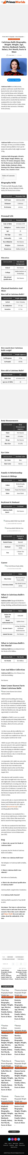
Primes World (8, 914)
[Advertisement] (14, 19)
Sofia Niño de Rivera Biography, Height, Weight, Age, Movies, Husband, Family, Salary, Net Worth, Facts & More (7, 1080)
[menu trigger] (3, 2)
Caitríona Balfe (20, 957)
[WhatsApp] (21, 964)
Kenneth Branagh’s (12, 806)
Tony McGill (21, 959)
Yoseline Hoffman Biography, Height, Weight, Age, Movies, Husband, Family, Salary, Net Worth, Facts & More (7, 1045)
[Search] (25, 2)
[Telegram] (24, 964)
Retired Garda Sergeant (9, 959)
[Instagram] (12, 1139)
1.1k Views (19, 55)
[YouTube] (15, 1139)
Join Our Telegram (15, 80)
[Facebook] (13, 964)
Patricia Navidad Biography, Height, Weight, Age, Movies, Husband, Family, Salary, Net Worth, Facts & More (21, 1009)
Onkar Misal (11, 55)
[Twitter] (17, 964)
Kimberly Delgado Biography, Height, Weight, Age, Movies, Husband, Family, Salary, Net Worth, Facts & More (7, 1115)
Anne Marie (10, 957)
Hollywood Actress (14, 39)
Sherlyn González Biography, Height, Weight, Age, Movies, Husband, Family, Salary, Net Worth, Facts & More (21, 1045)
